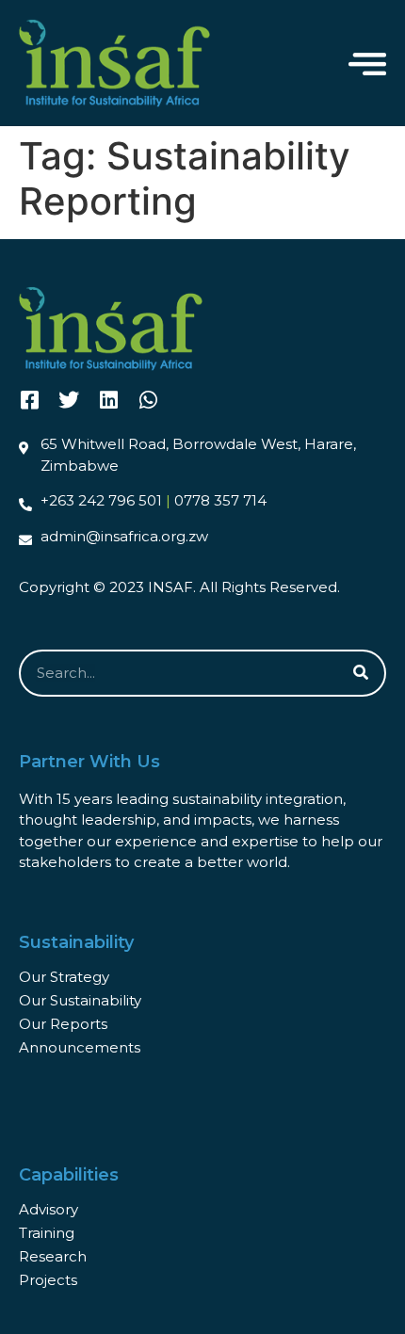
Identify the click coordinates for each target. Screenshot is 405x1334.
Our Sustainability (80, 1000)
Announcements (79, 1047)
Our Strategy (64, 977)
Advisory (48, 1209)
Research (53, 1256)
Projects (48, 1280)
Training (46, 1233)
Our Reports (63, 1024)
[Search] (360, 673)
